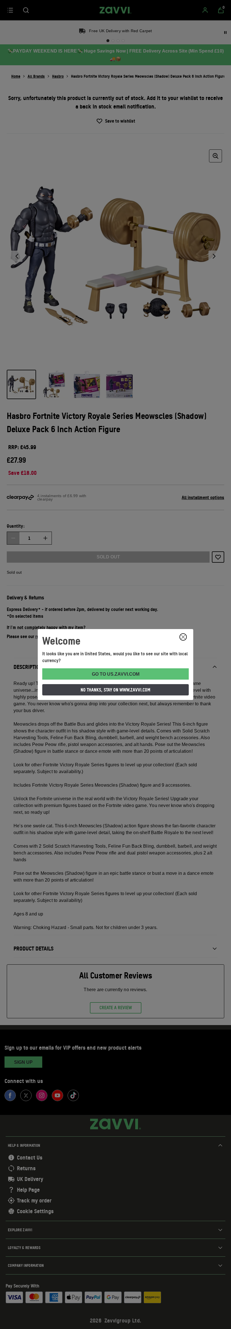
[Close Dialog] (183, 637)
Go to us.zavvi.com (115, 674)
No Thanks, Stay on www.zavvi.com (115, 690)
